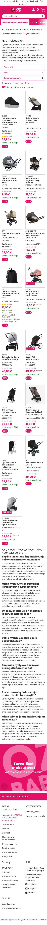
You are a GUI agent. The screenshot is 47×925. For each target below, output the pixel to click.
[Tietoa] (38, 10)
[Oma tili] (33, 10)
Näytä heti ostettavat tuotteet (20, 87)
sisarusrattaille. (24, 55)
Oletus (27, 83)
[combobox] (23, 16)
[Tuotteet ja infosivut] (4, 10)
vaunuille (9, 55)
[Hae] (42, 16)
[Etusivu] (15, 10)
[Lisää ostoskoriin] (5, 146)
